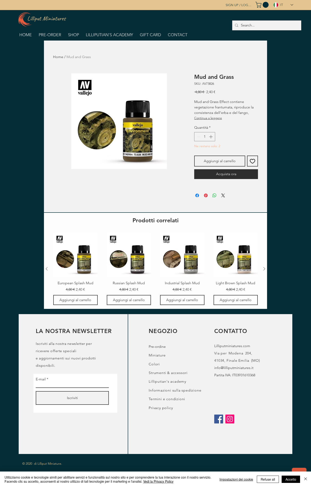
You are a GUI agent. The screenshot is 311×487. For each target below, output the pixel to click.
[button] (262, 5)
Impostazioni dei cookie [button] (236, 479)
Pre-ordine (157, 346)
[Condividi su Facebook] (197, 195)
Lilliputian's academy (167, 381)
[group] (155, 269)
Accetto (291, 479)
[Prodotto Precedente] (46, 269)
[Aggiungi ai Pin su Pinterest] (206, 195)
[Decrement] (198, 136)
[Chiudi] (305, 479)
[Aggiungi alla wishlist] (252, 161)
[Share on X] (223, 195)
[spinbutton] (204, 136)
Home (58, 57)
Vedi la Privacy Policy (158, 481)
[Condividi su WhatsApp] (214, 195)
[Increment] (211, 136)
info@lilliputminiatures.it (233, 368)
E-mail (41, 379)
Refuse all (268, 479)
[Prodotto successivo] (264, 269)
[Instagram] (229, 419)
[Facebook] (218, 419)
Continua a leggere (208, 118)
